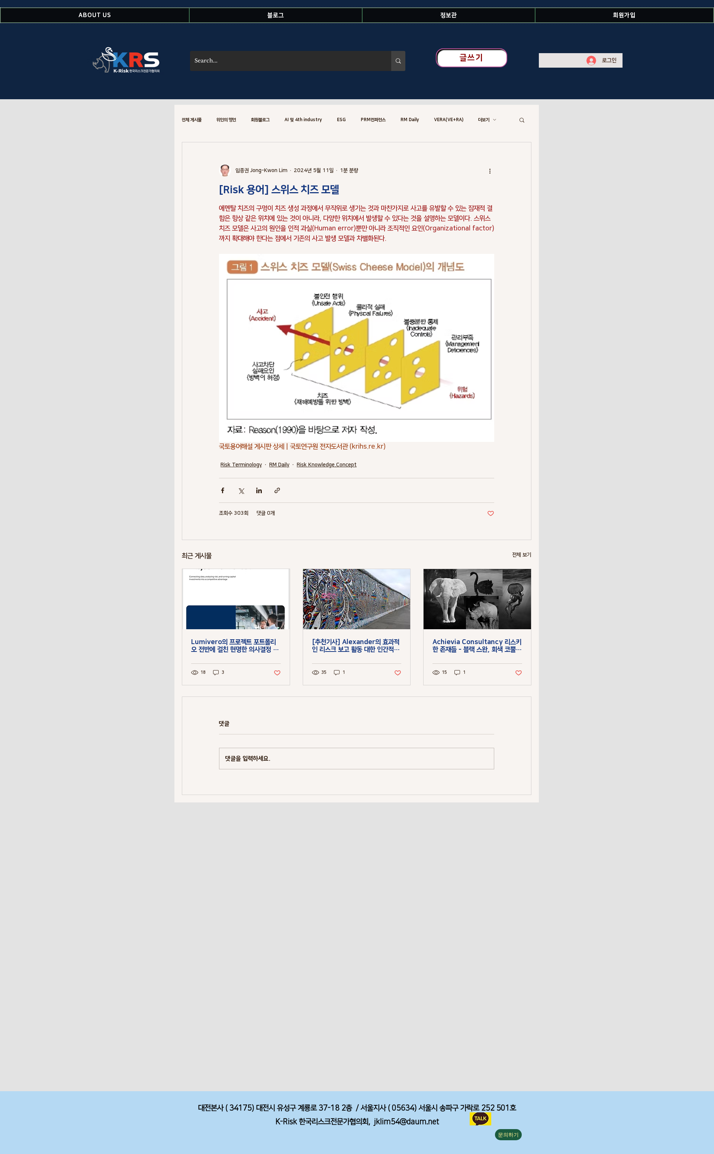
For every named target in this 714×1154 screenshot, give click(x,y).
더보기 (483, 119)
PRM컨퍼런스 (373, 119)
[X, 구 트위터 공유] (240, 490)
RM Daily (410, 119)
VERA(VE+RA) (448, 119)
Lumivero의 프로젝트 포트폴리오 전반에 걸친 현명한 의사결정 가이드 (235, 646)
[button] (94, 15)
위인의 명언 (226, 119)
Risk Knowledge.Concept (327, 465)
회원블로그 (260, 119)
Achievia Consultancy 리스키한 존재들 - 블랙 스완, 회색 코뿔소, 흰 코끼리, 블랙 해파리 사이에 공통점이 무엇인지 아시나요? (476, 646)
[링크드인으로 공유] (259, 490)
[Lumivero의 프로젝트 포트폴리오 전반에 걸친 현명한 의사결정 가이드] (236, 599)
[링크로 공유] (277, 490)
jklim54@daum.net (406, 1122)
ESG (341, 119)
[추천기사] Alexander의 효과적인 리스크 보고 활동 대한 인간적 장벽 (356, 646)
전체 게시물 (192, 119)
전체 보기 (521, 555)
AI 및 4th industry (303, 119)
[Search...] (398, 61)
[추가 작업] (489, 170)
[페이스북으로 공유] (222, 490)
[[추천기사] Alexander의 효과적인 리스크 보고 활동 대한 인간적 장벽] (357, 599)
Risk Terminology (241, 465)
